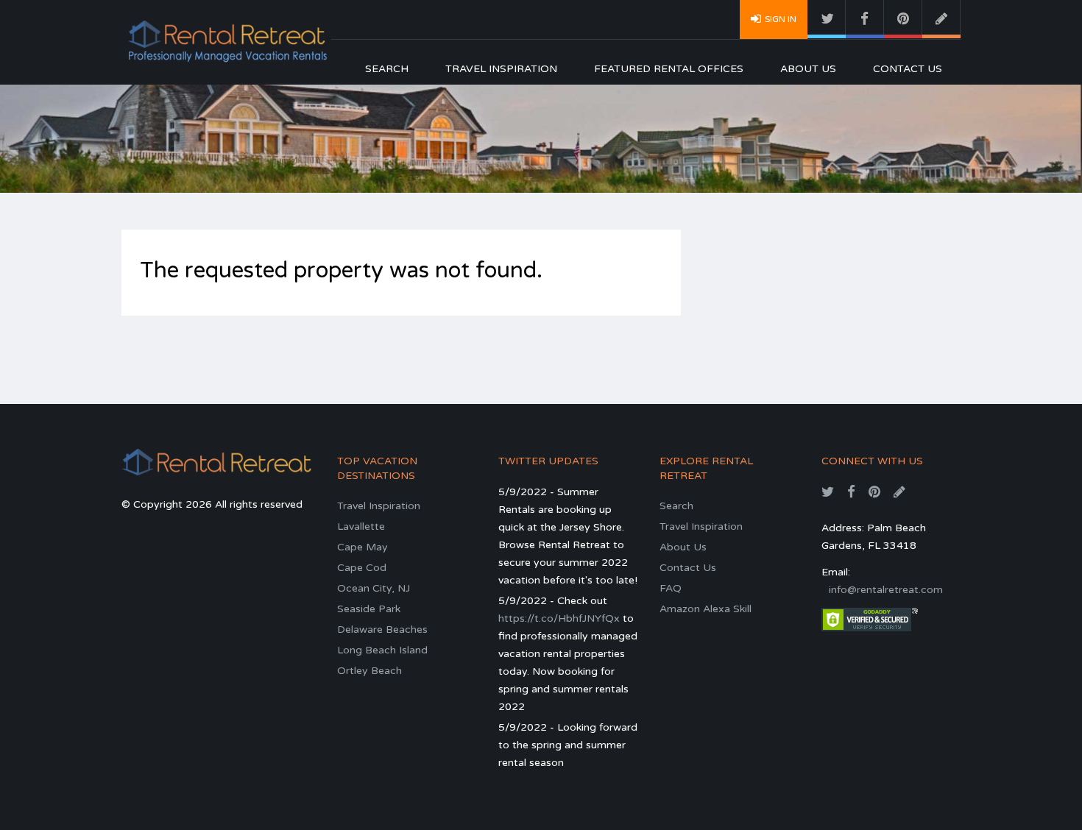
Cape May (362, 547)
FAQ (671, 588)
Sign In (780, 19)
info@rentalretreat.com (886, 590)
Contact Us (907, 69)
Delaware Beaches (382, 629)
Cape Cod (361, 567)
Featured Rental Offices (668, 69)
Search (387, 69)
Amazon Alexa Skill (706, 609)
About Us (808, 69)
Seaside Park (368, 609)
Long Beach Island (382, 650)
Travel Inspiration (501, 69)
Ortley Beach (369, 670)
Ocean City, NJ (373, 588)
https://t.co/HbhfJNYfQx (559, 618)
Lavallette (361, 526)
